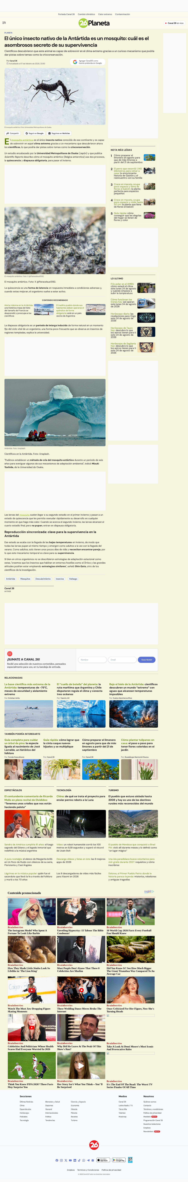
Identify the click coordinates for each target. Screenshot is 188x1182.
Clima (22, 1105)
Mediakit (150, 1116)
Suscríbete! (146, 660)
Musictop (122, 1116)
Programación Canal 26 (153, 1120)
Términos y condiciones (153, 1109)
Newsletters (151, 1131)
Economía (75, 1105)
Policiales (23, 1116)
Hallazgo (73, 578)
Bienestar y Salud (52, 1102)
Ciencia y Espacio (78, 1102)
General (48, 1109)
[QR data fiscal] (130, 1162)
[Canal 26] (94, 1145)
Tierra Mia (123, 1109)
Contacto (147, 1105)
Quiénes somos (149, 1102)
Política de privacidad (152, 1113)
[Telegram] (88, 1160)
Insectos (60, 578)
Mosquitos (25, 578)
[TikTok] (79, 1160)
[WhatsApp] (83, 1160)
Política (48, 1116)
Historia (74, 1109)
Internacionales (51, 1113)
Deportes (49, 1105)
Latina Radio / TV (126, 1105)
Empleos (147, 1128)
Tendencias (50, 1120)
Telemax (122, 1113)
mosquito (24, 514)
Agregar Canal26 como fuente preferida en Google (90, 62)
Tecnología (64, 790)
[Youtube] (70, 1160)
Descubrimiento (43, 578)
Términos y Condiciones (88, 1170)
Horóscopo (24, 1113)
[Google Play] (119, 1160)
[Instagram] (61, 1160)
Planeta (8, 33)
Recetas (74, 1116)
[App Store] (103, 1160)
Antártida (10, 578)
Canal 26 (13, 61)
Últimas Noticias (26, 1102)
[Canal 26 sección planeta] (94, 27)
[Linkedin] (75, 1160)
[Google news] (92, 1160)
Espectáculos (13, 790)
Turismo (113, 790)
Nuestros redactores (152, 1124)
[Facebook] (57, 1160)
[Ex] (66, 1160)
